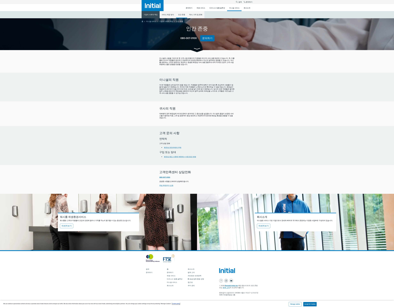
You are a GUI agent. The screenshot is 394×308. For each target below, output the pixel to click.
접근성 (190, 282)
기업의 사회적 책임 (151, 15)
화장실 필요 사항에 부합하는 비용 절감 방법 (180, 157)
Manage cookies (295, 304)
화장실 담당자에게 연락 (172, 148)
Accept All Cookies (310, 304)
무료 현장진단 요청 (166, 186)
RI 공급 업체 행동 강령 (196, 279)
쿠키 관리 (191, 286)
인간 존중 (181, 15)
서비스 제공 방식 (168, 15)
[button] (197, 49)
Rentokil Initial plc (231, 286)
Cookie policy (176, 304)
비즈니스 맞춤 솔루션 (174, 279)
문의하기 (249, 2)
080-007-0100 (188, 38)
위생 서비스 (171, 276)
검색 (240, 2)
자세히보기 (66, 226)
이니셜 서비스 (151, 21)
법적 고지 (191, 272)
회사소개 (170, 286)
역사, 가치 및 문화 (195, 15)
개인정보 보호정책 (194, 276)
